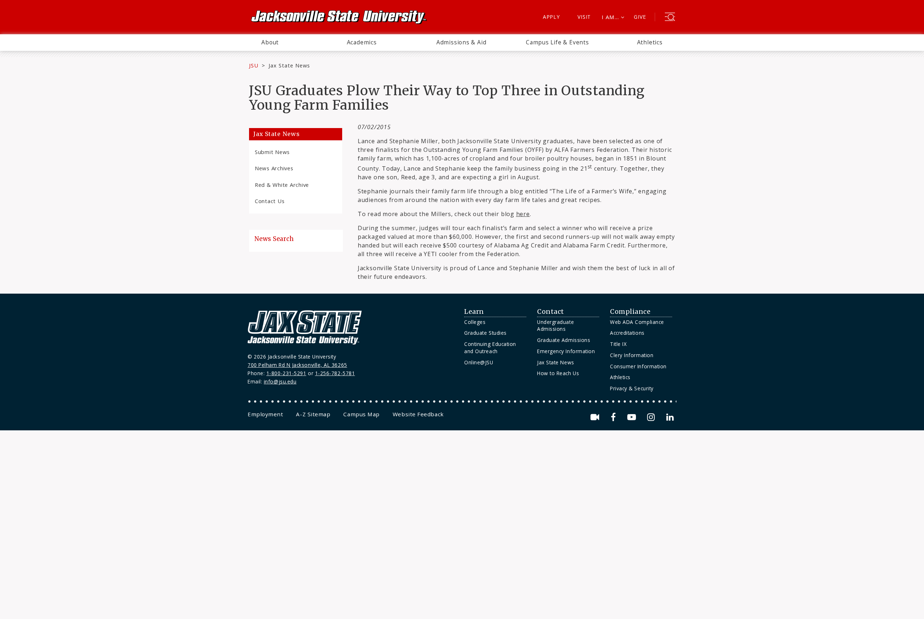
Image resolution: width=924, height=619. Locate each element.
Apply (551, 16)
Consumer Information (638, 366)
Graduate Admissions (563, 340)
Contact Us (269, 201)
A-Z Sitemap (313, 414)
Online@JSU (478, 362)
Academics (362, 42)
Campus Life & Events (557, 42)
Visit (584, 16)
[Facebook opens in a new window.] (614, 417)
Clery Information (631, 355)
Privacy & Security (632, 388)
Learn (474, 312)
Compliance (630, 312)
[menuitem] (270, 42)
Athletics (650, 42)
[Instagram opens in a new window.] (652, 417)
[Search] (670, 18)
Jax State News (289, 65)
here (523, 214)
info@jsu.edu (280, 381)
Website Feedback (418, 414)
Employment (265, 414)
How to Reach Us (558, 373)
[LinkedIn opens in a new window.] (669, 417)
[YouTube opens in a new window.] (633, 417)
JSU (253, 65)
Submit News (272, 151)
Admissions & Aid (461, 42)
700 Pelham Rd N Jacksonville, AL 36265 (297, 364)
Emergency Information (566, 351)
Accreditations (627, 332)
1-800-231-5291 (286, 373)
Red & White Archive (282, 184)
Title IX (618, 344)
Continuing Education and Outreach (490, 348)
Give (640, 16)
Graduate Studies (485, 332)
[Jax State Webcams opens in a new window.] (596, 417)
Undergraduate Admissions (555, 326)
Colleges (474, 322)
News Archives (274, 168)
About (270, 42)
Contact (550, 312)
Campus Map (361, 414)
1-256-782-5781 (335, 373)
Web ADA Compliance (637, 322)
